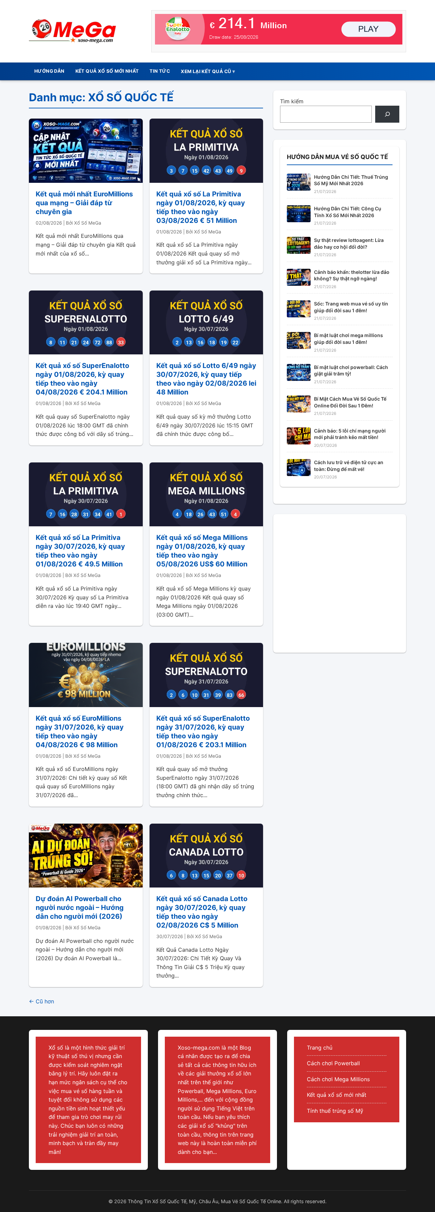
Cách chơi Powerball (333, 1063)
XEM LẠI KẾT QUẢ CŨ (206, 71)
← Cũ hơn (41, 1001)
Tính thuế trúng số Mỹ (335, 1110)
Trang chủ (319, 1047)
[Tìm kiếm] (387, 114)
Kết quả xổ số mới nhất (336, 1094)
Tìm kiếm (291, 101)
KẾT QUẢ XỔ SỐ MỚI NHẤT (107, 71)
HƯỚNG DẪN (49, 71)
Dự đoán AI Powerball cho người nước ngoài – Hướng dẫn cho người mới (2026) (80, 907)
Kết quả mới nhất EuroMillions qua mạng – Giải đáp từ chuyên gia (84, 203)
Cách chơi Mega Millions (338, 1079)
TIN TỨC (160, 71)
